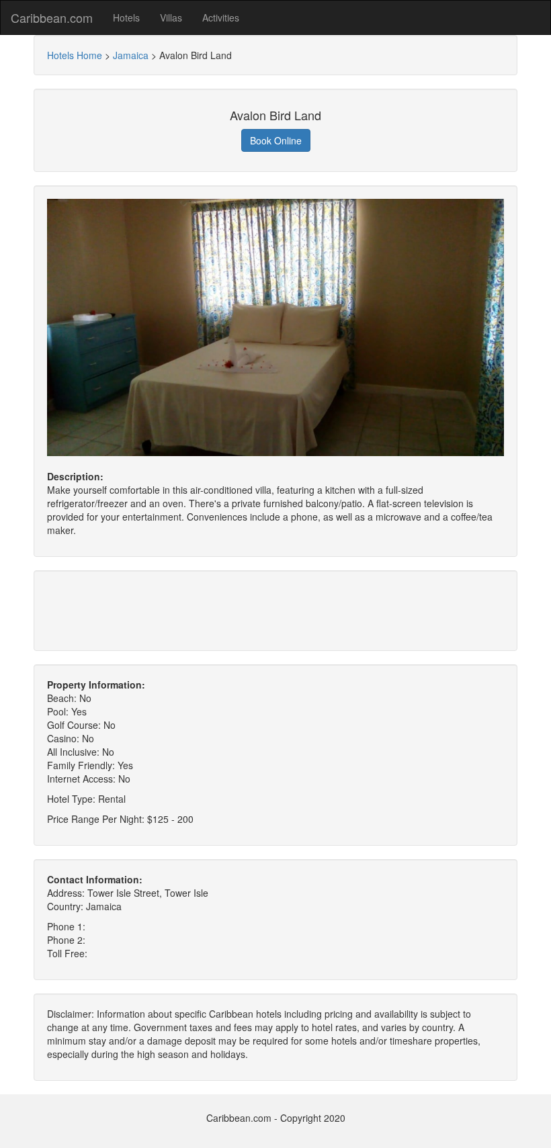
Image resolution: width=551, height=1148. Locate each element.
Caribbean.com (52, 17)
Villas (171, 17)
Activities (220, 17)
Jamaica (131, 55)
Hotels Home (74, 55)
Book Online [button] (276, 140)
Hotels (126, 17)
